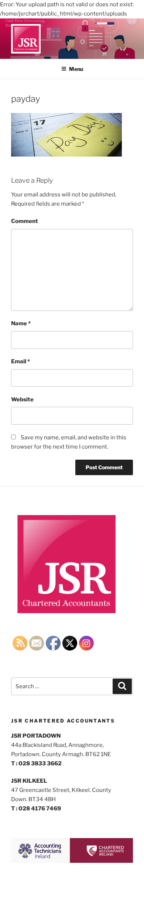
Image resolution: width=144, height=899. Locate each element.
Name (21, 323)
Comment (24, 221)
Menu (76, 69)
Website (22, 399)
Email (20, 361)
